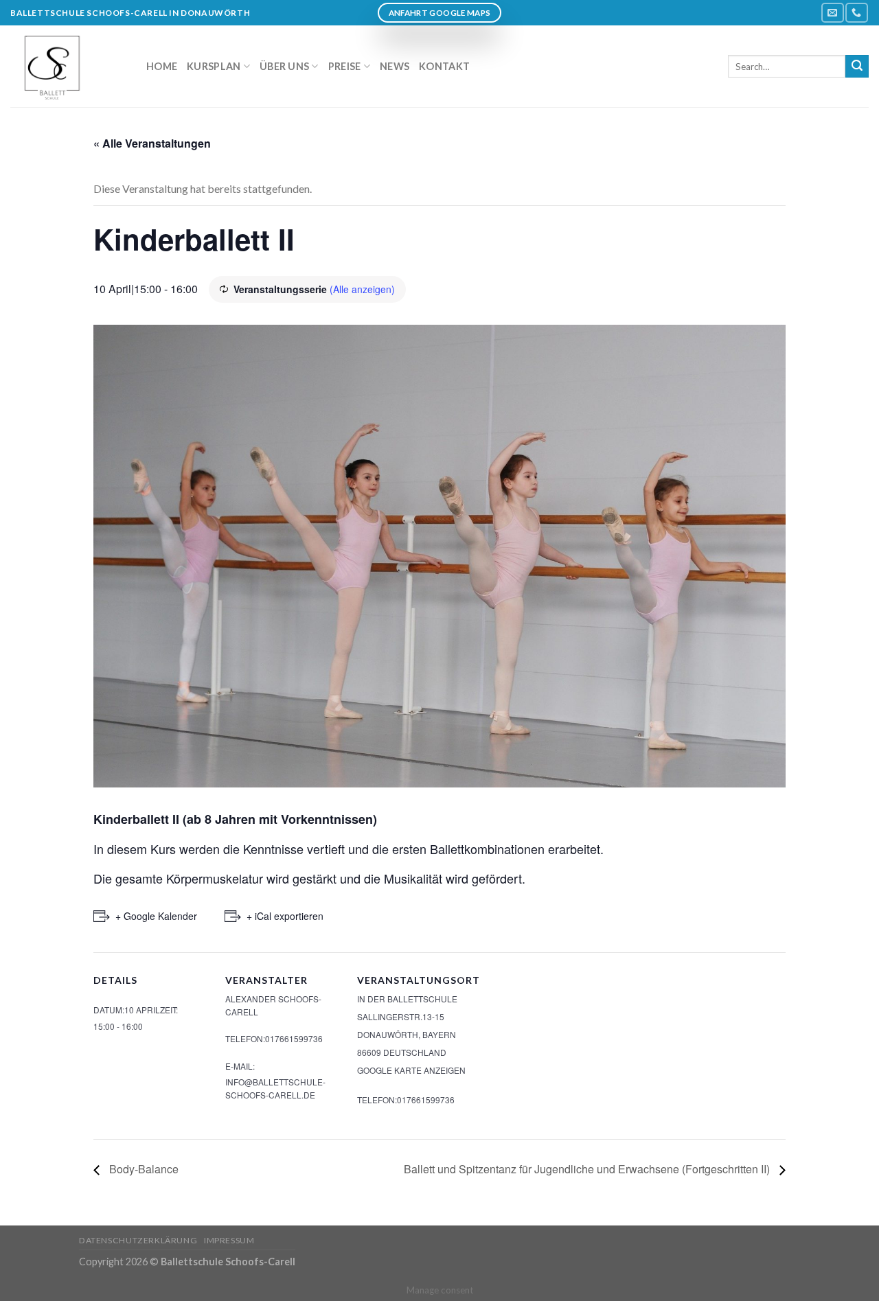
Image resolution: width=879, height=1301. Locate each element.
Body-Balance (142, 1169)
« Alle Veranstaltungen (152, 143)
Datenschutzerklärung (138, 1240)
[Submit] (857, 66)
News (394, 66)
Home (161, 66)
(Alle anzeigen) (362, 289)
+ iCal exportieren (285, 916)
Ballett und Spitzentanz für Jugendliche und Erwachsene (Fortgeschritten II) (588, 1169)
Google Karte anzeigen (411, 1070)
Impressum (229, 1240)
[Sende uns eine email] (832, 13)
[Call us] (856, 13)
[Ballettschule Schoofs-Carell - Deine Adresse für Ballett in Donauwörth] (68, 66)
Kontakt (444, 66)
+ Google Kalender (156, 916)
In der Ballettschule (407, 998)
